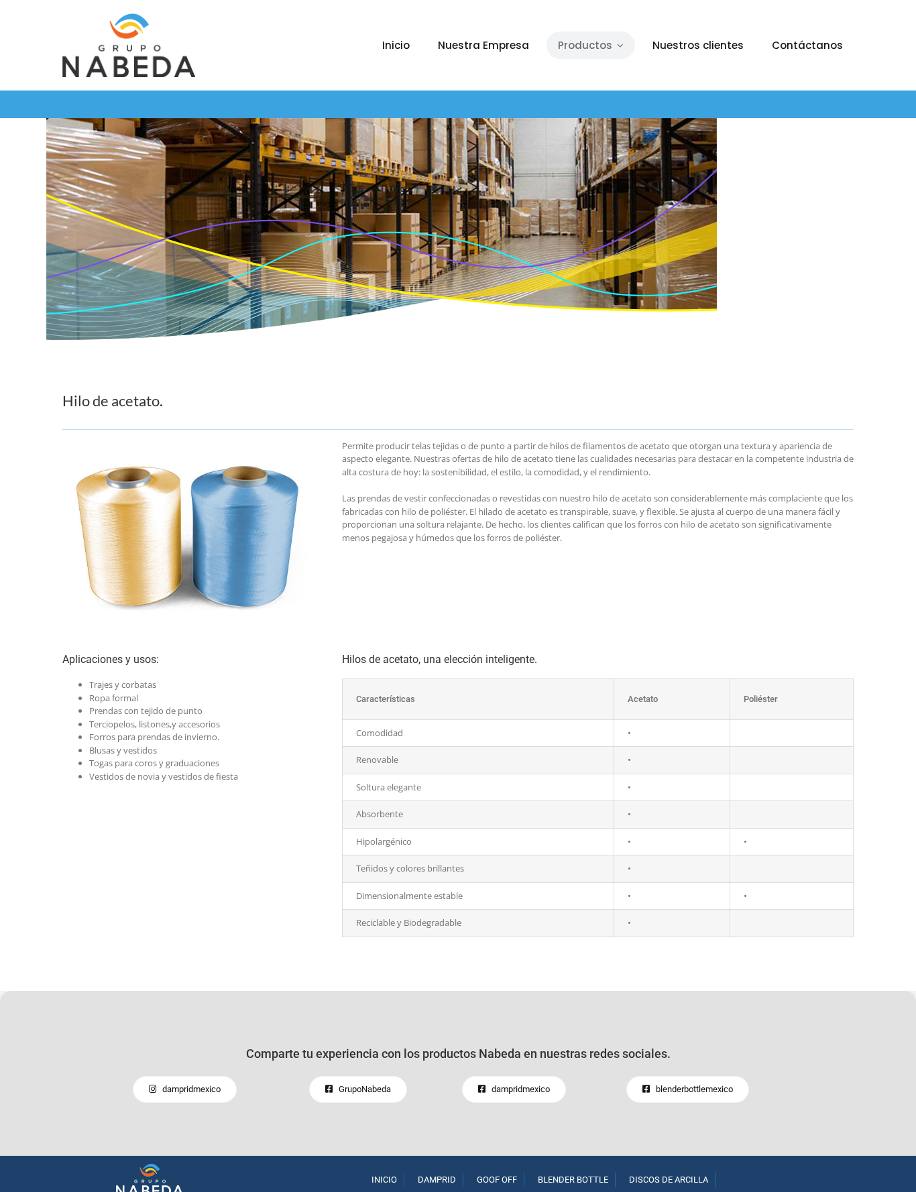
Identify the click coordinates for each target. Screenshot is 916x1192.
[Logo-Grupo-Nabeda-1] (128, 17)
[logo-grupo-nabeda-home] (149, 1168)
